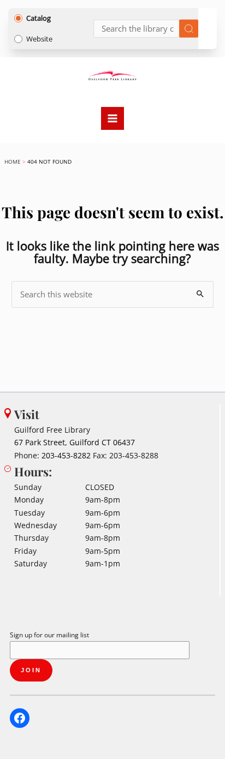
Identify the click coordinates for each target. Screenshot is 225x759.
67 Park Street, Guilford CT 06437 (74, 442)
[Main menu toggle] (112, 118)
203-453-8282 (66, 455)
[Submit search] (188, 29)
